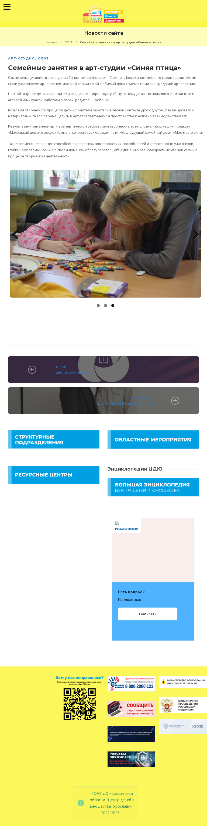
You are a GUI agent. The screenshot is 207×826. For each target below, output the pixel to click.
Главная (51, 42)
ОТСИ (61, 367)
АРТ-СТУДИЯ (21, 58)
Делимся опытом (72, 372)
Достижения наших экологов (124, 403)
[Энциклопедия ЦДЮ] (153, 486)
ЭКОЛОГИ (141, 398)
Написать (147, 614)
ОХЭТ (69, 42)
